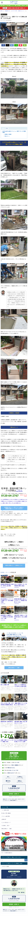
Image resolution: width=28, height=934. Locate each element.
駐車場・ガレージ (4, 14)
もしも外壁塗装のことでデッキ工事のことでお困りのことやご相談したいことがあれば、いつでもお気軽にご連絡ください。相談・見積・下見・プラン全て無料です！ (14, 501)
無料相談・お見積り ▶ (14, 793)
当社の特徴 (8, 5)
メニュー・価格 (13, 5)
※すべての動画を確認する (6, 852)
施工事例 (18, 5)
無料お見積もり (3, 5)
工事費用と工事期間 (7, 134)
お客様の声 (23, 5)
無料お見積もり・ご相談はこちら (14, 565)
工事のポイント (7, 136)
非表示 (7, 128)
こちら (19, 490)
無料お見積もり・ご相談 (14, 667)
